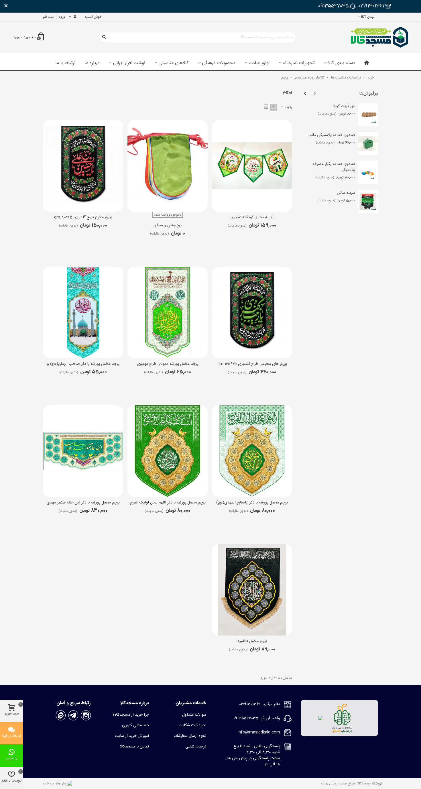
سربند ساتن (346, 193)
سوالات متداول (194, 714)
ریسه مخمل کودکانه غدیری (252, 218)
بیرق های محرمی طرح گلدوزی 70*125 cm (252, 364)
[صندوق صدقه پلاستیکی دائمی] (368, 143)
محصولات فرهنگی (218, 63)
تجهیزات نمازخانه (299, 63)
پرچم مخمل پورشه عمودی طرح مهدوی (167, 364)
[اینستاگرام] (86, 715)
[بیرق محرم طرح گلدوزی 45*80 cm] (83, 166)
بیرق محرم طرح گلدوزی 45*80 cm (83, 218)
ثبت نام (48, 17)
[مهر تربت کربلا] (368, 114)
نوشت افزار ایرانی (129, 63)
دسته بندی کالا (341, 63)
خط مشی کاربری (135, 725)
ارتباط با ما (65, 63)
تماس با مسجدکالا (134, 746)
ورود (62, 17)
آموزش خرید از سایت (132, 736)
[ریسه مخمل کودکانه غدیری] (252, 166)
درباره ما (92, 63)
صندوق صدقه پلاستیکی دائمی (330, 135)
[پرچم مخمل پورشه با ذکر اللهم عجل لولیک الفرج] (167, 451)
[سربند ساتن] (368, 201)
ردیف (288, 107)
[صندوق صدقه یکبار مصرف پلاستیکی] (368, 172)
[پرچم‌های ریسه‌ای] (167, 166)
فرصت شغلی (195, 746)
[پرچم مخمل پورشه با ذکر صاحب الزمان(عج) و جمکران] (83, 312)
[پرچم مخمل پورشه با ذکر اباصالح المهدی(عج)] (252, 451)
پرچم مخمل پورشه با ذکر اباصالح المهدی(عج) (252, 503)
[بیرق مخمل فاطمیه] (252, 589)
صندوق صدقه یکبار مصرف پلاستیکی (334, 167)
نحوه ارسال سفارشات (190, 736)
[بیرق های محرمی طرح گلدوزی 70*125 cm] (252, 312)
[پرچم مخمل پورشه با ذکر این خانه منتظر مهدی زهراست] (83, 451)
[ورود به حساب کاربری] (72, 17)
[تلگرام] (73, 715)
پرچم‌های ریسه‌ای (168, 226)
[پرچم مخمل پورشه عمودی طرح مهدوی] (167, 312)
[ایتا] (60, 715)
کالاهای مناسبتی (173, 63)
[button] (314, 93)
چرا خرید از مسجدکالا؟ (131, 714)
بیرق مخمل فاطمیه (252, 641)
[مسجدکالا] (379, 37)
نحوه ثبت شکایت (192, 725)
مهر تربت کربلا (344, 106)
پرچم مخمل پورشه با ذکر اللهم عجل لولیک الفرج (168, 503)
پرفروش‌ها (368, 93)
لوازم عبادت (259, 63)
